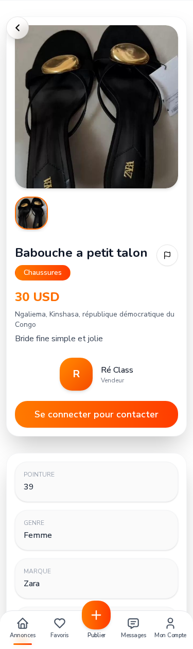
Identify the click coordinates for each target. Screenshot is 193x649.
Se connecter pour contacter (96, 414)
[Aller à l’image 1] (31, 213)
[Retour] (17, 27)
